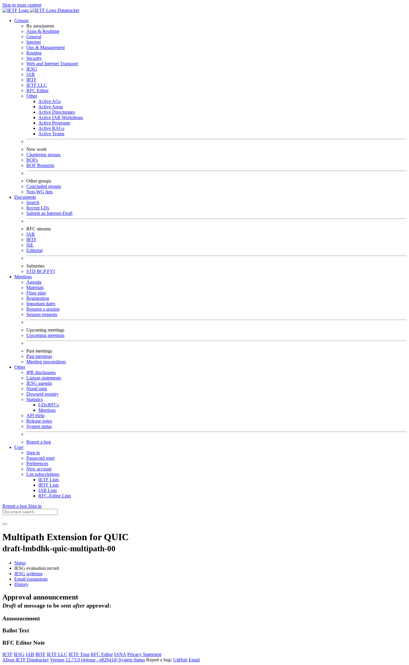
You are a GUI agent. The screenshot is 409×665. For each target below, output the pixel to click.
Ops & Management (45, 47)
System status (39, 426)
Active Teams (51, 133)
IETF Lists (48, 479)
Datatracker (67, 10)
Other (31, 95)
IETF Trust (79, 654)
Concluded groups (43, 186)
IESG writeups (28, 573)
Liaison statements (43, 377)
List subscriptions (42, 474)
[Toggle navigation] (4, 524)
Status (20, 562)
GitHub (180, 659)
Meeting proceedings (46, 361)
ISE (30, 245)
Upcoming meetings (45, 335)
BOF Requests (40, 165)
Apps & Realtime (42, 31)
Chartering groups (43, 154)
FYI (51, 271)
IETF (7, 654)
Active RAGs (51, 128)
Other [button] (19, 367)
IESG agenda (39, 383)
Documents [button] (25, 197)
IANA (120, 654)
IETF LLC (36, 85)
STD (31, 271)
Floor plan (36, 292)
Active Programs (54, 122)
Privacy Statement (144, 654)
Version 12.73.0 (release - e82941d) (84, 659)
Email (194, 659)
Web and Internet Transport (52, 63)
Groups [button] (21, 20)
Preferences (37, 463)
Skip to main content (21, 4)
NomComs (36, 388)
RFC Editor (37, 90)
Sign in (33, 452)
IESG (31, 69)
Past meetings (39, 356)
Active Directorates (56, 112)
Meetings (47, 410)
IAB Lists (47, 490)
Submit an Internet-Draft (49, 213)
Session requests (41, 314)
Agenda (33, 282)
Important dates (40, 303)
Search (32, 202)
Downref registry (42, 394)
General (33, 36)
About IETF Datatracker (25, 659)
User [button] (18, 447)
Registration (37, 298)
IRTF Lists (48, 485)
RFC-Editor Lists (54, 495)
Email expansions (31, 579)
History (21, 584)
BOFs (32, 160)
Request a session (43, 309)
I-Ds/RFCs (48, 404)
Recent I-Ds (37, 207)
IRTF (31, 79)
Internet (33, 42)
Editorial (34, 250)
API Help (35, 415)
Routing (34, 52)
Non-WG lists (39, 191)
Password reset (40, 458)
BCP (42, 271)
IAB (30, 74)
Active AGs (49, 101)
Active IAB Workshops (60, 117)
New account (38, 468)
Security (34, 58)
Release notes (39, 420)
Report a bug (38, 441)
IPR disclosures (41, 372)
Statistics (34, 399)
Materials (35, 287)
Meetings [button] (23, 276)
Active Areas (50, 106)
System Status (132, 659)
